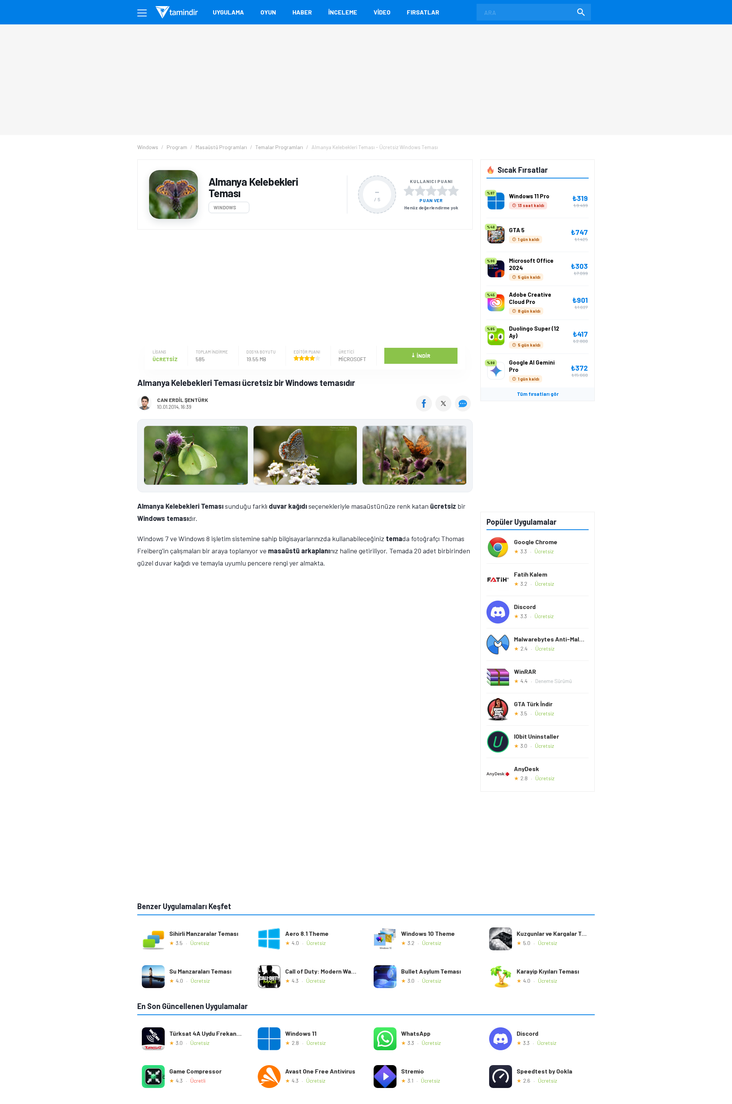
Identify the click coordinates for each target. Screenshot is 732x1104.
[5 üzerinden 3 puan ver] (431, 190)
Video (382, 12)
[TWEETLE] (444, 409)
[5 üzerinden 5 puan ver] (453, 190)
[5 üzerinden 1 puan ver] (409, 190)
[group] (305, 457)
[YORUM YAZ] (464, 409)
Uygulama (228, 12)
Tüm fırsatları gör (538, 394)
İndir (420, 355)
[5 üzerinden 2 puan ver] (420, 190)
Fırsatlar (423, 12)
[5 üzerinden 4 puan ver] (442, 190)
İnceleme (342, 12)
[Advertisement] (303, 288)
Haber (302, 12)
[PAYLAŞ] (425, 409)
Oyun (268, 12)
